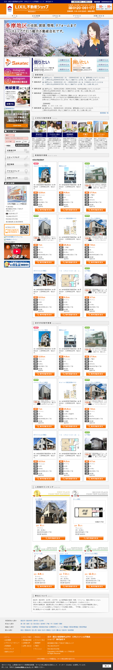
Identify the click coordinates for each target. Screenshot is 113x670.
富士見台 (36, 624)
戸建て (37, 646)
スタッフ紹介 (27, 637)
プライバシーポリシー (12, 643)
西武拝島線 (83, 627)
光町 (27, 624)
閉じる (107, 666)
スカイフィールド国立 (41, 166)
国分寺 (64, 630)
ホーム (7, 637)
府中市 (36, 620)
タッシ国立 (76, 499)
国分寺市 (29, 620)
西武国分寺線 (43, 627)
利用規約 (8, 646)
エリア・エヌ (63, 553)
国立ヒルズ (62, 166)
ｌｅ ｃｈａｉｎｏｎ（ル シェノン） (72, 271)
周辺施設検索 (27, 640)
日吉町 (56, 624)
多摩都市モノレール (55, 627)
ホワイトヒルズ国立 (40, 271)
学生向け (37, 637)
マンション (38, 649)
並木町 (43, 624)
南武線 (28, 627)
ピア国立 (87, 271)
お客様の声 (26, 643)
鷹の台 (58, 630)
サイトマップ (9, 649)
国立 (22, 630)
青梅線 (66, 627)
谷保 (39, 630)
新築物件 (37, 643)
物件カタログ (9, 652)
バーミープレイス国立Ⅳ (93, 218)
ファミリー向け (40, 640)
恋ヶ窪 (34, 630)
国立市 (23, 620)
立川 (53, 630)
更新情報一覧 (104, 113)
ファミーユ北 (38, 553)
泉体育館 (71, 630)
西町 (60, 624)
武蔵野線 (35, 627)
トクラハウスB (89, 166)
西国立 (48, 630)
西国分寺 (28, 630)
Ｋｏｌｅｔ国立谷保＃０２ (67, 218)
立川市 (41, 620)
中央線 (23, 627)
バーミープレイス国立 (41, 218)
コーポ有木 (38, 499)
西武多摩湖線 (73, 627)
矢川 (43, 630)
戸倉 (47, 624)
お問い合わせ (27, 646)
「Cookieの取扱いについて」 (23, 667)
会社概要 (8, 640)
